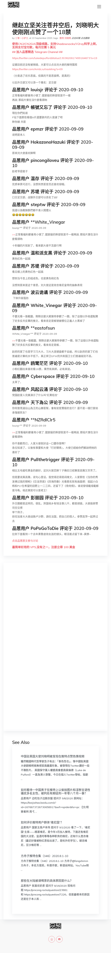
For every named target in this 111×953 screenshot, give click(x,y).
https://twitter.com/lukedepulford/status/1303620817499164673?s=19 (54, 58)
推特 (62, 38)
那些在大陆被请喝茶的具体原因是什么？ (47, 880)
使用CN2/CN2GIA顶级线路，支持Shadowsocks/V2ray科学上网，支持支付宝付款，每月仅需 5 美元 (55, 45)
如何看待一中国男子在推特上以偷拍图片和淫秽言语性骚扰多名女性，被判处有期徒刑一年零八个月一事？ (55, 791)
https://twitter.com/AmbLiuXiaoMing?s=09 (37, 69)
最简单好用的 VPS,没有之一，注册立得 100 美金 (43, 547)
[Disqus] (55, 610)
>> (13, 234)
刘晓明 (67, 38)
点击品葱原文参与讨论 (25, 540)
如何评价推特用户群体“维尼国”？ (42, 822)
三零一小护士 (21, 38)
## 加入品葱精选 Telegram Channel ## (37, 52)
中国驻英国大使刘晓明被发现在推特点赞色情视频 (52, 756)
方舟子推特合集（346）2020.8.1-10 (44, 856)
